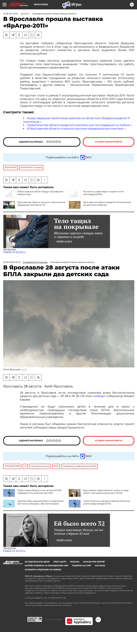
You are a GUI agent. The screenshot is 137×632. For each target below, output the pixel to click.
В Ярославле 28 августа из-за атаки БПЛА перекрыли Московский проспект (39, 491)
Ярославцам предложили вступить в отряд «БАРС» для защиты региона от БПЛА (105, 491)
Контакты (100, 566)
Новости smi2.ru (14, 252)
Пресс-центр (59, 562)
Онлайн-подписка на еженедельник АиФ (46, 566)
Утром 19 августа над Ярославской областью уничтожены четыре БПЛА (106, 502)
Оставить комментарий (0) (108, 142)
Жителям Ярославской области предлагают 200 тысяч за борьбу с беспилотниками (41, 502)
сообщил (99, 396)
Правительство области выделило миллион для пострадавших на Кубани (78, 125)
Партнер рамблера (53, 619)
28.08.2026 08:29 (11, 262)
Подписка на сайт (81, 566)
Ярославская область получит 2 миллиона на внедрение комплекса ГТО (41, 203)
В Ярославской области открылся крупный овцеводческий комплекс (75, 128)
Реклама (74, 562)
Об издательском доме (37, 562)
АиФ (24, 369)
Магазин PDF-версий (94, 562)
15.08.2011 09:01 (10, 13)
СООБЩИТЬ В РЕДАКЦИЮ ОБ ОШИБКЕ (43, 570)
